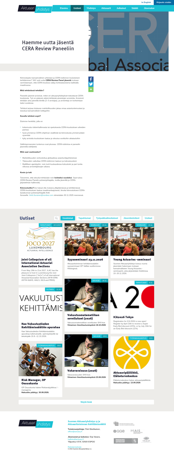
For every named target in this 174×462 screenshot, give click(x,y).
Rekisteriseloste (74, 447)
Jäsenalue (149, 8)
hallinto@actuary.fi (76, 439)
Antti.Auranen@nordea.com (41, 195)
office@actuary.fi (75, 431)
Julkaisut (121, 8)
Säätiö (135, 8)
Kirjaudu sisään (164, 2)
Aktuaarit (106, 8)
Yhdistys (91, 8)
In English (146, 2)
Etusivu (64, 8)
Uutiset (77, 8)
